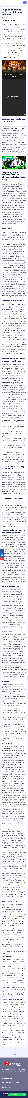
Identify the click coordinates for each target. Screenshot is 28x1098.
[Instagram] (6, 1087)
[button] (17, 1094)
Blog (3, 17)
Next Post (14, 1054)
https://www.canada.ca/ (18, 887)
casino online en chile (18, 27)
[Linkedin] (9, 1087)
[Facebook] (3, 1087)
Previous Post (14, 1050)
